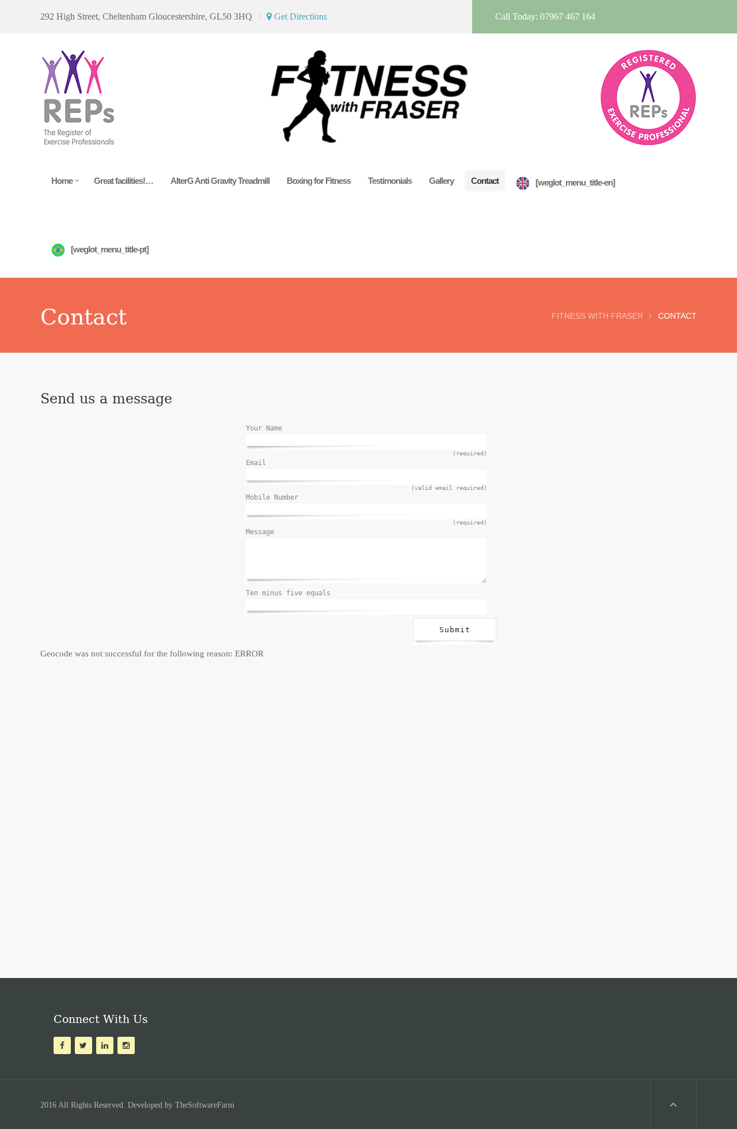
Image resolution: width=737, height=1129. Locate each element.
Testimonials (390, 181)
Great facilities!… (123, 181)
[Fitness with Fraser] (368, 92)
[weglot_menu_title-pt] (110, 249)
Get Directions (299, 16)
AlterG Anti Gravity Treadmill (219, 181)
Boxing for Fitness (319, 181)
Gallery (441, 181)
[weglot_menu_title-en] (575, 182)
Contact (485, 181)
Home (62, 181)
